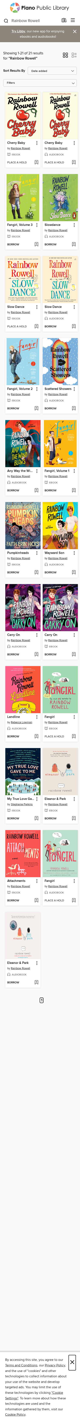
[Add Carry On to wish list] (36, 655)
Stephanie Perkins (22, 804)
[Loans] (64, 21)
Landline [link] (13, 717)
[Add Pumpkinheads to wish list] (36, 573)
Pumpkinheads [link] (18, 553)
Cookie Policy (15, 1414)
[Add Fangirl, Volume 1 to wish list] (73, 491)
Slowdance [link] (52, 225)
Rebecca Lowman (21, 722)
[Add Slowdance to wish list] (73, 245)
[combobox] (31, 21)
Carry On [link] (13, 635)
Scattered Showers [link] (58, 389)
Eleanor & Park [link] (55, 799)
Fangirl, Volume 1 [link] (57, 471)
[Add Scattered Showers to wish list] (73, 409)
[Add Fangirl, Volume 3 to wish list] (36, 245)
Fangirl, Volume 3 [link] (20, 225)
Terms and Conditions (21, 1365)
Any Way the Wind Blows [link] (21, 471)
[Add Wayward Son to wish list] (73, 573)
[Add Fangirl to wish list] (73, 737)
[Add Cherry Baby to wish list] (36, 163)
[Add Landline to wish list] (36, 737)
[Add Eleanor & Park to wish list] (73, 819)
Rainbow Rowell (20, 148)
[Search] (6, 20)
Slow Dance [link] (15, 307)
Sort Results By (14, 71)
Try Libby (18, 31)
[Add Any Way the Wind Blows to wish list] (36, 491)
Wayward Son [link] (54, 553)
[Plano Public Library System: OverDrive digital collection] (40, 7)
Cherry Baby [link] (16, 143)
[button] (65, 56)
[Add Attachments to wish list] (36, 901)
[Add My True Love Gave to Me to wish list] (36, 819)
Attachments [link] (16, 881)
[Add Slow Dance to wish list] (36, 327)
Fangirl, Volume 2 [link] (20, 389)
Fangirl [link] (50, 717)
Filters (11, 83)
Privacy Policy (55, 1365)
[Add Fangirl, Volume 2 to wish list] (36, 409)
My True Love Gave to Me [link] (21, 799)
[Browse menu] (73, 20)
